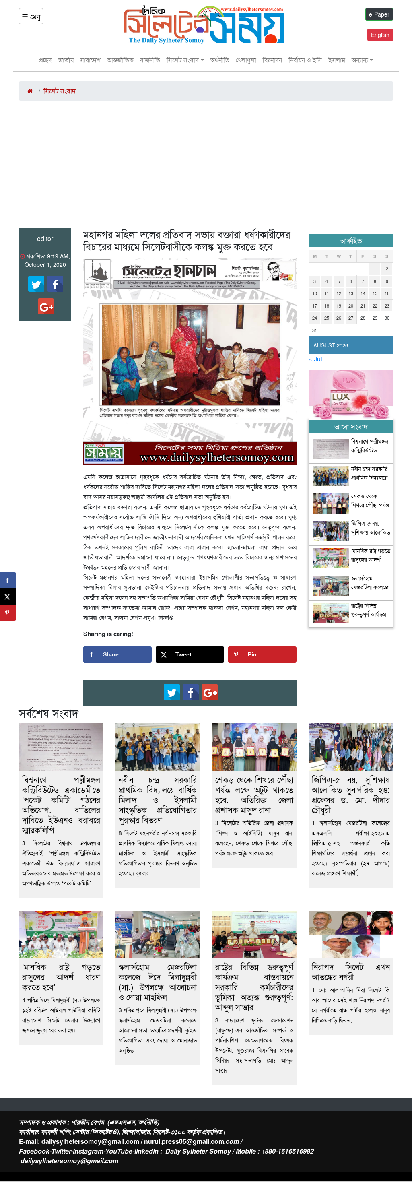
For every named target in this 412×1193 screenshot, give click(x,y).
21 (362, 305)
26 (338, 317)
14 (362, 293)
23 (387, 305)
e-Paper (379, 14)
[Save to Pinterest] (8, 613)
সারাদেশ (90, 59)
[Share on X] (8, 596)
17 (314, 305)
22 (375, 305)
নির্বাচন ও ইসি (305, 59)
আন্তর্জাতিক (120, 59)
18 (326, 305)
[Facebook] (55, 284)
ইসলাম (336, 59)
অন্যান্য (360, 59)
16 (387, 293)
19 (338, 305)
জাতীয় (66, 59)
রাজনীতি (150, 59)
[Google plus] (46, 306)
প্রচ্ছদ (45, 59)
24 (314, 317)
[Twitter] (36, 284)
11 (326, 293)
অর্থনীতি (219, 59)
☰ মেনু (31, 16)
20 (350, 305)
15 (375, 293)
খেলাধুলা (246, 59)
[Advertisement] (206, 167)
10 (314, 293)
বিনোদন (272, 59)
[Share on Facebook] (8, 580)
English (380, 35)
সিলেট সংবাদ (183, 59)
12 (338, 293)
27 (350, 317)
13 (350, 293)
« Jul (315, 358)
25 (326, 317)
